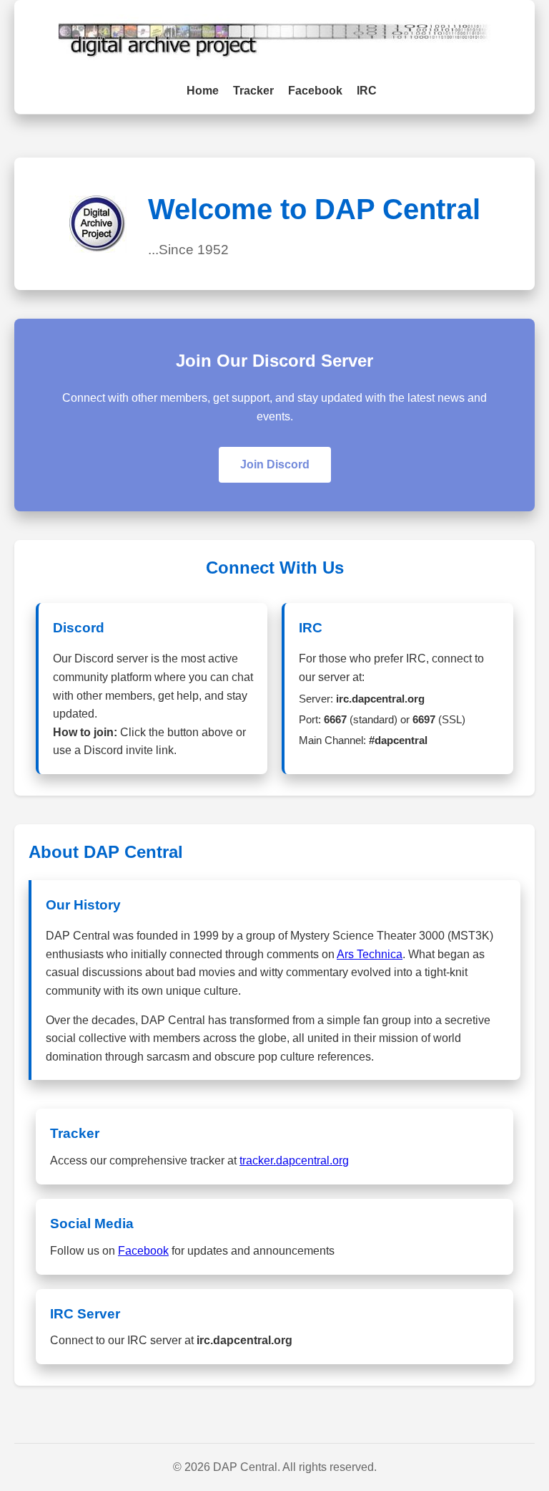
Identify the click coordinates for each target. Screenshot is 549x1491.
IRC (367, 91)
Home (203, 91)
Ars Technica (369, 954)
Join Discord (275, 464)
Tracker (253, 91)
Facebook (315, 91)
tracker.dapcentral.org (294, 1160)
